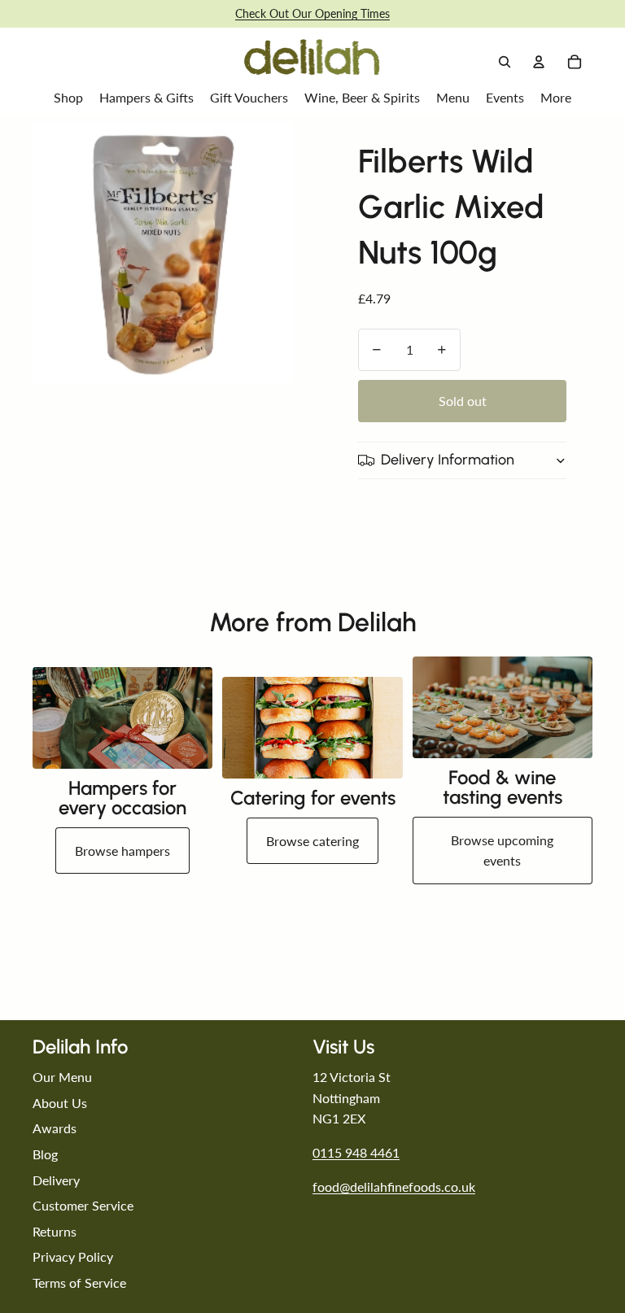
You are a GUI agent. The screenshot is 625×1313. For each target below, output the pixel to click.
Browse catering (312, 840)
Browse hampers (122, 850)
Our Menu (62, 1076)
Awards (54, 1128)
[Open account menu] (539, 62)
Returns (54, 1231)
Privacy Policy (73, 1256)
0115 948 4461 (356, 1152)
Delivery (56, 1180)
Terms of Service (79, 1282)
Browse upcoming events (502, 850)
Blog (45, 1154)
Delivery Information (447, 460)
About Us (60, 1102)
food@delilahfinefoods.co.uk (393, 1186)
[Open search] (504, 62)
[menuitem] (555, 98)
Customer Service (83, 1205)
